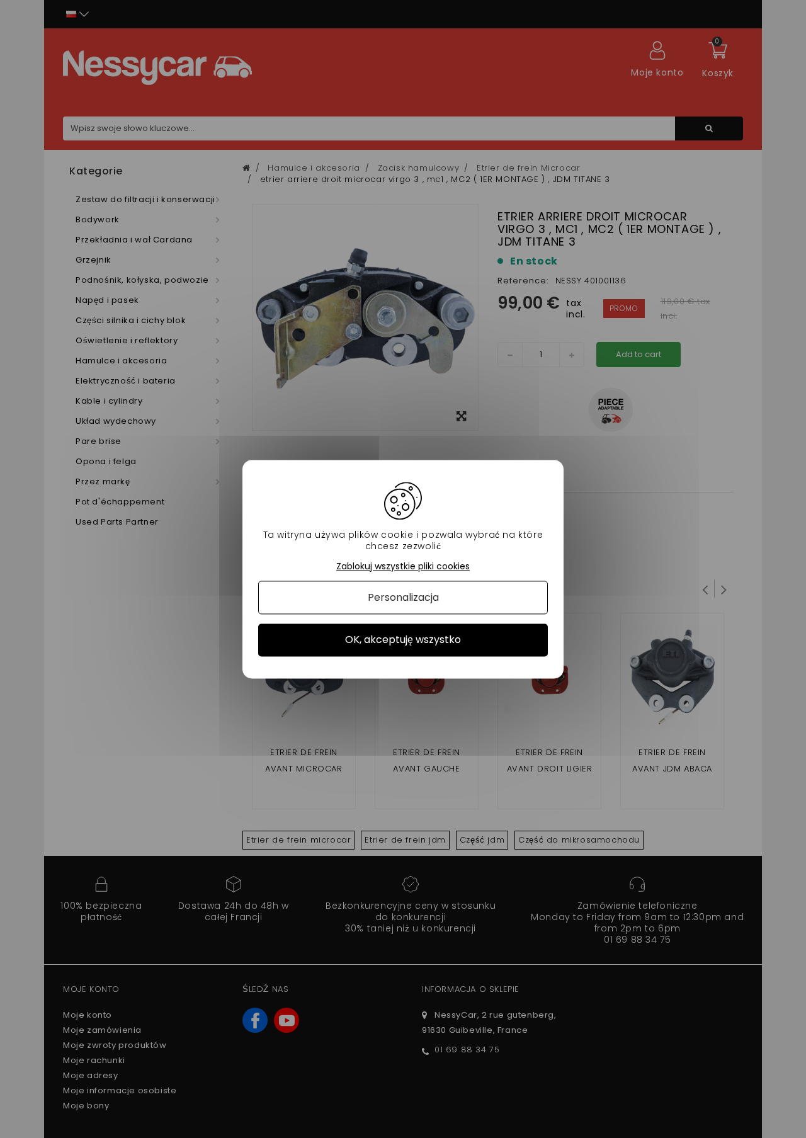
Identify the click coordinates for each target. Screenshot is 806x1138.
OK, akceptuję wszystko (403, 640)
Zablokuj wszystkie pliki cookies (403, 566)
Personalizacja (403, 598)
